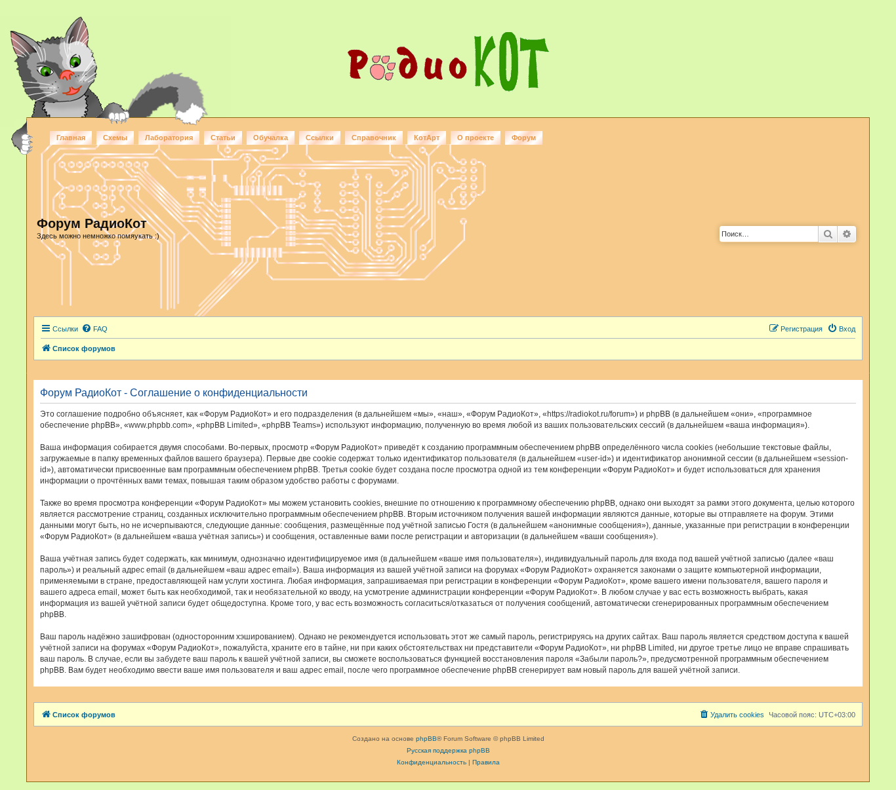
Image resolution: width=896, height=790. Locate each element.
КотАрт (426, 137)
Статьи (223, 137)
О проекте (475, 137)
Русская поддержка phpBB (448, 750)
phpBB (426, 738)
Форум (524, 137)
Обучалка (270, 137)
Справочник (374, 137)
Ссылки (320, 137)
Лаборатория (169, 137)
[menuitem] (94, 329)
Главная (70, 137)
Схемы (115, 137)
